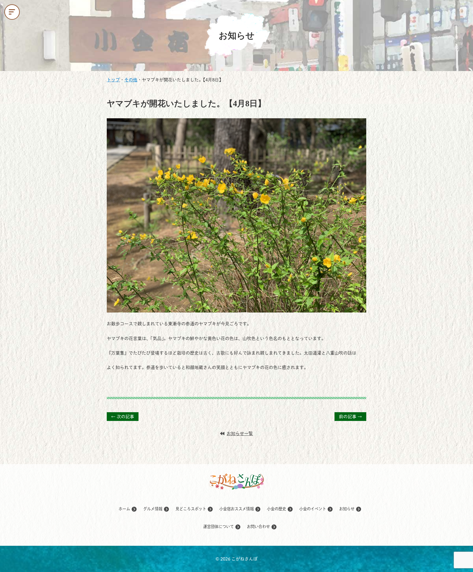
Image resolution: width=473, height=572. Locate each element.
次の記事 (122, 416)
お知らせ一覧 (240, 433)
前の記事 (350, 416)
